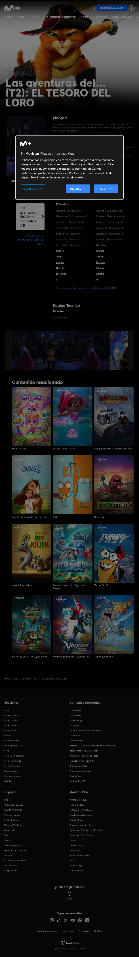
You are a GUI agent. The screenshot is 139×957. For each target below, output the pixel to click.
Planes (73, 840)
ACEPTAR (106, 188)
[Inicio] (13, 8)
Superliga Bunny (103, 656)
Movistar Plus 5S (77, 781)
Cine (21, 17)
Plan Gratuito (122, 17)
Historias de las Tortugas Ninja (29, 656)
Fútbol (34, 17)
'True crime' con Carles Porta (84, 756)
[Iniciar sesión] (132, 8)
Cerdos (100, 245)
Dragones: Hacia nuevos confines (113, 448)
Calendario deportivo (60, 17)
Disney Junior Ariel (64, 448)
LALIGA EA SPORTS (13, 810)
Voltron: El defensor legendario (71, 656)
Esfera (100, 273)
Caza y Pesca (76, 776)
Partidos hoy (10, 865)
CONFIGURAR (32, 188)
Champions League (13, 805)
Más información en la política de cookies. (58, 177)
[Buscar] (93, 8)
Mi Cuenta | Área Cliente (81, 810)
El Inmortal (75, 735)
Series (8, 17)
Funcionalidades (77, 805)
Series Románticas (13, 761)
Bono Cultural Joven (79, 855)
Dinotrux (99, 516)
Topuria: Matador (12, 845)
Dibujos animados (78, 766)
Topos (59, 256)
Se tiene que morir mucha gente (85, 730)
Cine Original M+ (12, 715)
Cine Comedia (11, 725)
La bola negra (76, 715)
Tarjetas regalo (77, 865)
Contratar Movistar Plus (81, 825)
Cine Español (10, 720)
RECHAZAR (77, 188)
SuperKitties (19, 448)
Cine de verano (11, 740)
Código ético (76, 820)
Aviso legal (68, 931)
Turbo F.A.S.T (101, 585)
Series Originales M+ (14, 756)
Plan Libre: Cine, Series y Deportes (86, 830)
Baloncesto (9, 830)
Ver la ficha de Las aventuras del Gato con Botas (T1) (86, 288)
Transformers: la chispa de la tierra (69, 587)
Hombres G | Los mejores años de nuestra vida (92, 745)
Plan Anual (75, 850)
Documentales (11, 771)
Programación (11, 870)
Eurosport (9, 855)
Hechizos (61, 268)
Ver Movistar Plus (78, 800)
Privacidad (84, 931)
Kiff (55, 516)
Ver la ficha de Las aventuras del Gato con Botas (31, 240)
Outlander (75, 725)
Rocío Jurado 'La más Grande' (84, 751)
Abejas (60, 262)
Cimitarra (101, 268)
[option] (24, 350)
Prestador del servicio (47, 931)
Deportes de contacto (15, 850)
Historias (61, 273)
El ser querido (76, 710)
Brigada (100, 262)
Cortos (7, 735)
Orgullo (8, 781)
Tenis (84, 17)
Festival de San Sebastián (82, 761)
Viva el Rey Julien (22, 585)
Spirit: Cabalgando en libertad (29, 516)
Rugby (7, 840)
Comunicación (77, 870)
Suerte (60, 250)
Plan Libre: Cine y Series (81, 835)
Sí (57, 279)
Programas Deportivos (80, 771)
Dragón (100, 250)
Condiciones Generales (81, 815)
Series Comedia (12, 766)
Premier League (12, 815)
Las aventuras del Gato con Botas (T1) (28, 217)
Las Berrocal (76, 740)
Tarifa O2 (74, 860)
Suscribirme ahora (111, 8)
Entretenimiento (12, 776)
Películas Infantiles (13, 745)
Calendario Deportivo (15, 860)
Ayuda (70, 898)
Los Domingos (76, 720)
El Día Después (11, 820)
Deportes (100, 17)
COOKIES (98, 931)
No (97, 279)
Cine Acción (10, 730)
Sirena (100, 256)
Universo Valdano (13, 825)
